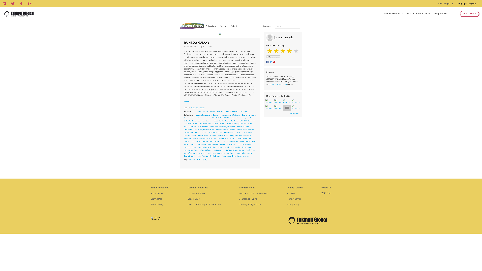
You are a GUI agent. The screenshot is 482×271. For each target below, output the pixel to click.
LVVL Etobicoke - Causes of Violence (226, 121)
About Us (290, 193)
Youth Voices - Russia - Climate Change (238, 147)
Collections (211, 26)
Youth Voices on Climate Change (209, 156)
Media (199, 111)
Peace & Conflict (232, 111)
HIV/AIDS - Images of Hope (231, 118)
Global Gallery (192, 26)
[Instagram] (30, 3)
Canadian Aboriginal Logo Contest (206, 115)
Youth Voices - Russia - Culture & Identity (197, 150)
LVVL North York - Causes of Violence (212, 124)
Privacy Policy (292, 204)
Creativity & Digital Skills (250, 204)
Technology (244, 111)
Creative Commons (279, 84)
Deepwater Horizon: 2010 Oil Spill (209, 118)
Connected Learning (248, 199)
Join (440, 4)
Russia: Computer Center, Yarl (204, 130)
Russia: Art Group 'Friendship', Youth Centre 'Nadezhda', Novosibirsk (212, 127)
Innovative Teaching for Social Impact (204, 204)
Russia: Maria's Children (232, 132)
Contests (223, 26)
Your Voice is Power (196, 193)
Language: (462, 4)
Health (212, 111)
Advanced (267, 26)
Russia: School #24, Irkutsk (207, 135)
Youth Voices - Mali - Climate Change (210, 147)
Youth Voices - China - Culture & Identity (221, 144)
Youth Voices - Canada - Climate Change (205, 141)
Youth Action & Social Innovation (253, 193)
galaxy (205, 159)
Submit (234, 26)
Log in (447, 4)
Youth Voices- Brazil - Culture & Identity (236, 156)
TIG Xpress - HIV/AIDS (221, 138)
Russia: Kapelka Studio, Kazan (212, 132)
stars (198, 159)
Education (220, 111)
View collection (294, 113)
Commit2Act (156, 199)
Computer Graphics (197, 108)
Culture (205, 111)
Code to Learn (194, 199)
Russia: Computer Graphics (225, 130)
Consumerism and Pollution (230, 115)
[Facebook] (21, 3)
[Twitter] (13, 3)
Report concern (274, 57)
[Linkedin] (4, 3)
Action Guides (157, 193)
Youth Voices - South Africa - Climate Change (229, 150)
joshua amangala (283, 37)
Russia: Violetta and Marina (202, 138)
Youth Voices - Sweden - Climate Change (221, 153)
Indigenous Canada (204, 121)
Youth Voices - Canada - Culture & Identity (235, 141)
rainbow (192, 159)
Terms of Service (293, 199)
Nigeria (186, 101)
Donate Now (469, 13)
